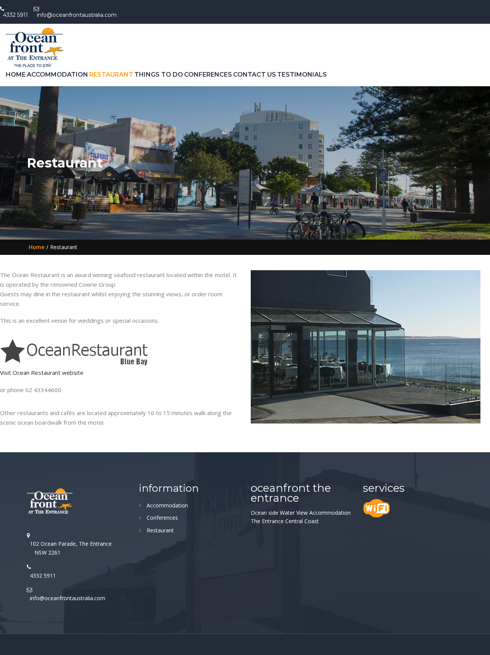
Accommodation (57, 74)
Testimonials (302, 74)
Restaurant (111, 74)
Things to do (158, 74)
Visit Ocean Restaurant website (42, 372)
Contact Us (254, 74)
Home (16, 74)
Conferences (208, 74)
